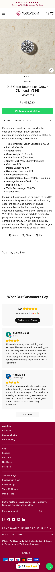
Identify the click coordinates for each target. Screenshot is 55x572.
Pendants (6, 457)
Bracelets (6, 466)
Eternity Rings (8, 484)
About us (6, 426)
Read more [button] (11, 362)
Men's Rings (8, 493)
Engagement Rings (11, 480)
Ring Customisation (18, 120)
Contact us (7, 430)
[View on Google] (8, 334)
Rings (5, 448)
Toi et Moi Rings (10, 489)
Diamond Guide (12, 534)
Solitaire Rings (9, 475)
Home (27, 81)
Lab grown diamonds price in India (26, 528)
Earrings (6, 453)
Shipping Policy (9, 435)
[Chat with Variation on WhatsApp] (49, 566)
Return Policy (8, 439)
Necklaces (7, 462)
